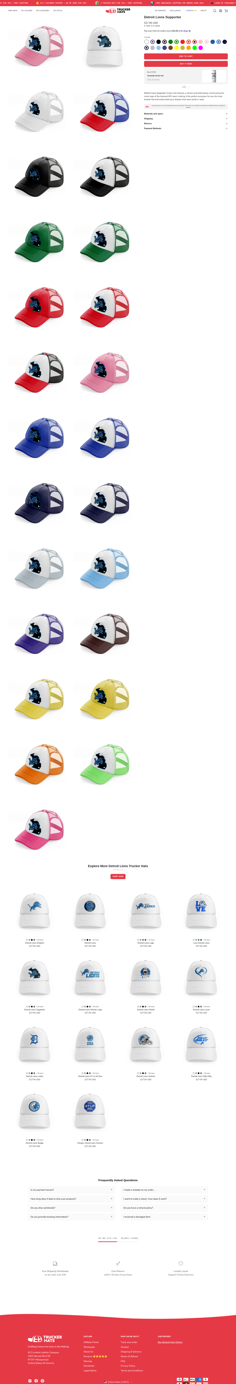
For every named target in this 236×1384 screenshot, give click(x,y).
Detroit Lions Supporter (34, 1010)
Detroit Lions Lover (201, 1010)
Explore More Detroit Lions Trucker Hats (118, 866)
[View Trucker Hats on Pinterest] (42, 1381)
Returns (148, 123)
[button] (12, 10)
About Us (88, 1351)
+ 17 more (150, 940)
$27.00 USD (34, 946)
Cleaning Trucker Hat (155, 76)
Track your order (129, 1342)
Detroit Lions (90, 943)
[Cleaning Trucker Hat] (214, 76)
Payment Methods (152, 128)
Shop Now (118, 876)
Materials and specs (153, 113)
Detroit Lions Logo (146, 943)
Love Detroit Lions (201, 943)
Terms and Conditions (132, 1370)
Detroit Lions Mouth (146, 1010)
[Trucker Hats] (118, 10)
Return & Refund (129, 1356)
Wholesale (89, 1346)
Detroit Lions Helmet (146, 1076)
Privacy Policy (128, 1365)
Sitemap (88, 1361)
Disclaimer (89, 1365)
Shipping (148, 118)
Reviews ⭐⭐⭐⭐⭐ (95, 1356)
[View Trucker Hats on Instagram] (30, 1381)
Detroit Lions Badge (34, 1143)
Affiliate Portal (91, 1342)
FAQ (123, 1361)
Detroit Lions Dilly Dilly (201, 1076)
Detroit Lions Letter (34, 1076)
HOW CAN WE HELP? (130, 1337)
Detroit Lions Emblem (34, 943)
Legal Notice (90, 1370)
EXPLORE (88, 1337)
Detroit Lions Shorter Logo (90, 1010)
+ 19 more (95, 1006)
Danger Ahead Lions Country (90, 1143)
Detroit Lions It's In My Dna (90, 1076)
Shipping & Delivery (131, 1351)
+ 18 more (206, 940)
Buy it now (186, 64)
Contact (125, 1346)
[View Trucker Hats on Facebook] (36, 1381)
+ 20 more (39, 940)
